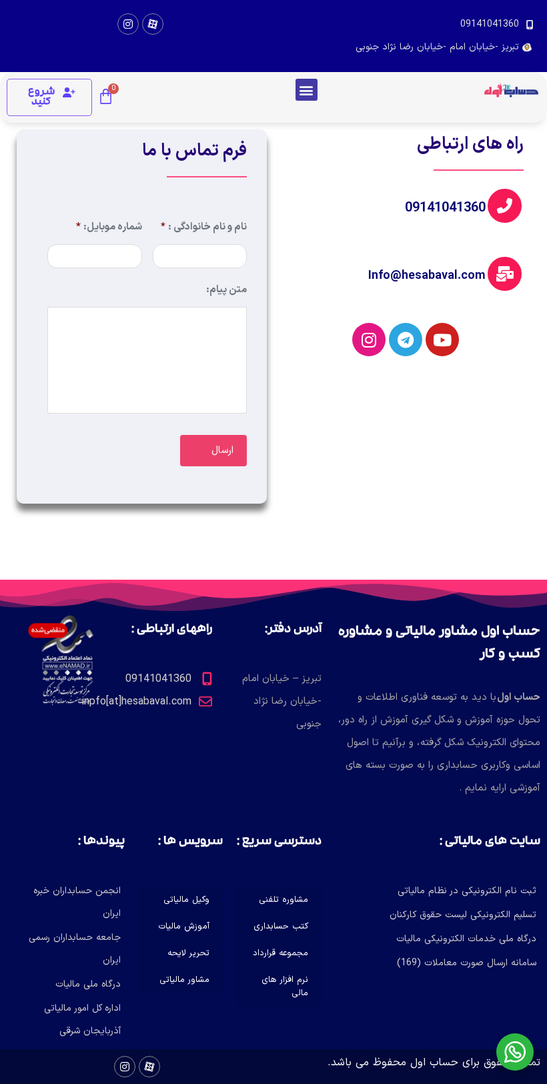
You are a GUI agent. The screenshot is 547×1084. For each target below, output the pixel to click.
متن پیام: (226, 291)
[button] (307, 90)
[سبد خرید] (105, 97)
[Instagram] (128, 24)
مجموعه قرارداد (280, 953)
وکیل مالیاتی (186, 900)
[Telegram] (405, 339)
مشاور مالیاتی (184, 980)
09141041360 (445, 208)
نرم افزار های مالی (284, 986)
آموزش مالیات (183, 926)
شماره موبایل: (109, 228)
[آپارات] (152, 24)
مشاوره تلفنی (283, 900)
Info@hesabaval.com (427, 276)
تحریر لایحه (188, 953)
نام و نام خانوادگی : (204, 228)
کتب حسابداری (280, 926)
